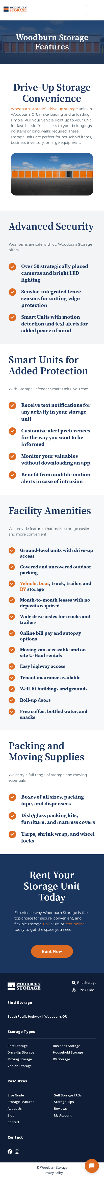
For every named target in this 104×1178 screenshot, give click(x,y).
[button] (92, 1166)
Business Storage (66, 1046)
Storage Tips (64, 1102)
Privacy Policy (53, 1173)
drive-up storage (63, 108)
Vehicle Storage (20, 1066)
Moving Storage (20, 1059)
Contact (13, 1122)
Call (46, 924)
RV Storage (61, 1059)
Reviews (60, 1108)
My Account (63, 1115)
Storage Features (21, 1102)
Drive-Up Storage (21, 1052)
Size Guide (16, 1095)
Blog (11, 1115)
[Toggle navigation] (93, 10)
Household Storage (68, 1052)
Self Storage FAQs (68, 1095)
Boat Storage (18, 1046)
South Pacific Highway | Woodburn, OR (37, 1016)
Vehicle (28, 583)
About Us (15, 1108)
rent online (75, 924)
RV (23, 589)
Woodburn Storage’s (29, 108)
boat (44, 583)
